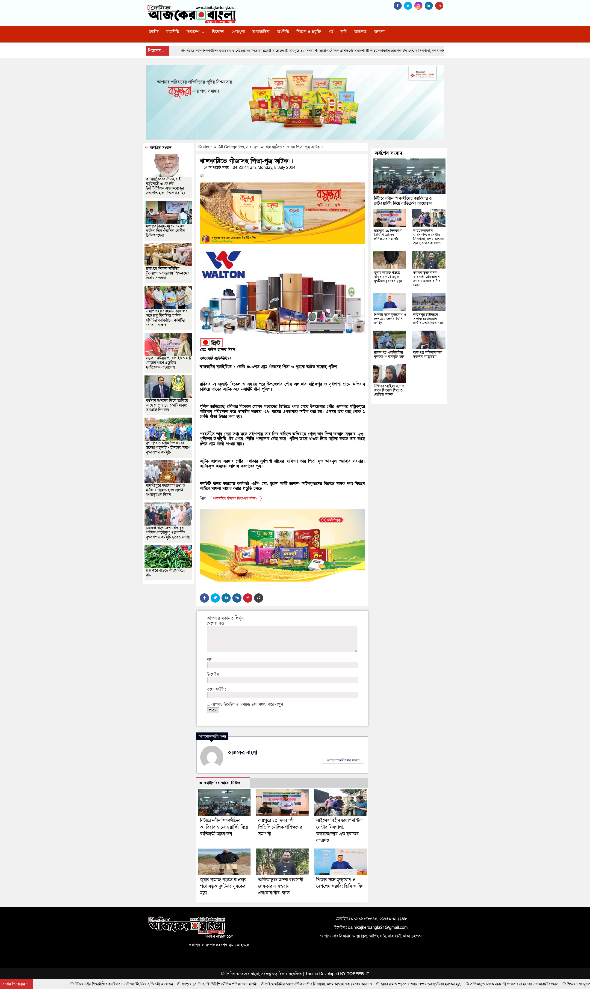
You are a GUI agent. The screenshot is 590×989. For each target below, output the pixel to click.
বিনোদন (218, 31)
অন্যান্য (379, 31)
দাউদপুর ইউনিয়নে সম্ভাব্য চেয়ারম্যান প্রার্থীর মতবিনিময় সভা (428, 319)
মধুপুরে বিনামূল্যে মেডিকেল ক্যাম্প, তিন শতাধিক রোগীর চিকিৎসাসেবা (165, 231)
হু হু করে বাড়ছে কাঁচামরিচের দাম (165, 573)
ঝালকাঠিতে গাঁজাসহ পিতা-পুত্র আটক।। (294, 147)
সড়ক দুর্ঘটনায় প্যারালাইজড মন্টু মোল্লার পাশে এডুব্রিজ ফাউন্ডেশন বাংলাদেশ (168, 363)
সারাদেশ (193, 31)
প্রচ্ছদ (207, 147)
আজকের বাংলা (242, 752)
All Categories (231, 147)
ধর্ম (330, 31)
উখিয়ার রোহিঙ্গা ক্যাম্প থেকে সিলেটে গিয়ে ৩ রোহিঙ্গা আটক (389, 390)
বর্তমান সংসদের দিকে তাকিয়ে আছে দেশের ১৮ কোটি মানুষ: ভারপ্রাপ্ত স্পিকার (167, 405)
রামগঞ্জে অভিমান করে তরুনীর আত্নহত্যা (427, 354)
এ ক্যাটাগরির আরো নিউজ (219, 783)
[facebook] (399, 6)
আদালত (360, 31)
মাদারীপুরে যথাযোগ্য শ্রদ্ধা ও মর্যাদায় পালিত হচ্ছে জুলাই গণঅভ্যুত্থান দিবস (165, 490)
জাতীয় (154, 31)
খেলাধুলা (238, 31)
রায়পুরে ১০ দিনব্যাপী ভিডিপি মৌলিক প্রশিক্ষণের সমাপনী (280, 827)
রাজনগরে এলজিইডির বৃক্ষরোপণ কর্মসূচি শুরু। (389, 354)
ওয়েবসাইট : (216, 689)
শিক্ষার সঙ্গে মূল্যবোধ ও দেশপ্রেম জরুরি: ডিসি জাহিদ (390, 319)
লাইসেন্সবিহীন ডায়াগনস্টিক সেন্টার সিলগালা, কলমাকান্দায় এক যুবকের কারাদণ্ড (428, 237)
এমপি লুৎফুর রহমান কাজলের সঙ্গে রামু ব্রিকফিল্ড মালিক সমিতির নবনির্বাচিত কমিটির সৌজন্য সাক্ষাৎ (166, 318)
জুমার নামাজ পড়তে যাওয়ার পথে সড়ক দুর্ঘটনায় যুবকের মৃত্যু (223, 886)
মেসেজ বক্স (215, 623)
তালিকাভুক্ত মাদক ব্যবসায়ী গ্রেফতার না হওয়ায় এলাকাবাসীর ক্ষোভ (280, 886)
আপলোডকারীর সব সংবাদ (343, 760)
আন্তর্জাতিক (260, 31)
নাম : (211, 659)
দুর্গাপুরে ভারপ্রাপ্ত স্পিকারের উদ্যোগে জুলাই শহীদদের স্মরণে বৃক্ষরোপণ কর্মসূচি (168, 447)
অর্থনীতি (283, 31)
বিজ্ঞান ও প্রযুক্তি (309, 31)
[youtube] (439, 6)
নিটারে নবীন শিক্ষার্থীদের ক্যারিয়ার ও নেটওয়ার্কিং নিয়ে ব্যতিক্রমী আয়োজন (224, 827)
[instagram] (419, 6)
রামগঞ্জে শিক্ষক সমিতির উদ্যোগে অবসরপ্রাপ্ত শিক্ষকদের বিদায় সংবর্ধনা (167, 273)
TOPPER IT (358, 974)
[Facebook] (204, 598)
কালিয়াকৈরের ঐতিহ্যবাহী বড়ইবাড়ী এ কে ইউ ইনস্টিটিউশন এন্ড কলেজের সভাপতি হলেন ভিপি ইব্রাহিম (166, 186)
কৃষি (343, 31)
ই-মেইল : (214, 674)
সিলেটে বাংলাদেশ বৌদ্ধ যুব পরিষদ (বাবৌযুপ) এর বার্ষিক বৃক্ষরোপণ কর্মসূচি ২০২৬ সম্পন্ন (168, 532)
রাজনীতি (172, 31)
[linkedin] (430, 6)
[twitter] (409, 6)
